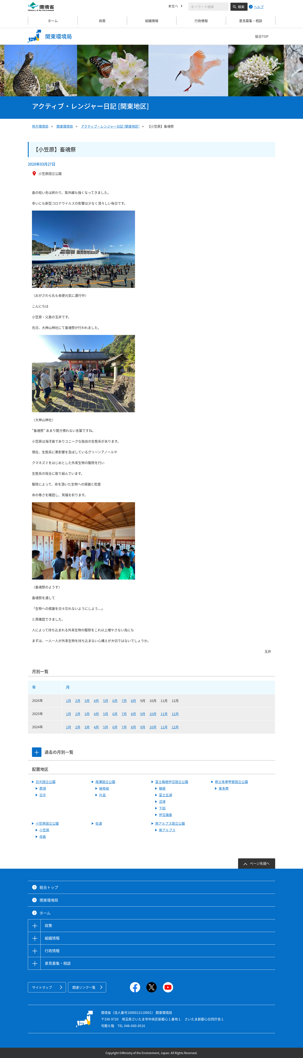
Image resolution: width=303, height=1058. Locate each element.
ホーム (53, 20)
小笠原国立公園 (47, 823)
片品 (102, 794)
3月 (87, 700)
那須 (42, 788)
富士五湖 (165, 794)
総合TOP (261, 36)
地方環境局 (40, 126)
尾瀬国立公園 (105, 781)
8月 (133, 700)
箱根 (162, 788)
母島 (42, 836)
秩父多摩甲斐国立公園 (231, 781)
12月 (175, 713)
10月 (152, 713)
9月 (142, 713)
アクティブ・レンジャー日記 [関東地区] (110, 126)
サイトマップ (42, 987)
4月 (96, 700)
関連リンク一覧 (83, 987)
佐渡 (98, 823)
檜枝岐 (104, 788)
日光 (42, 794)
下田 (162, 808)
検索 (241, 6)
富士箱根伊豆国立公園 (171, 781)
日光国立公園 (45, 781)
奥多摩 (224, 788)
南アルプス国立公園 (170, 823)
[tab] (36, 752)
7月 (124, 700)
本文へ (173, 6)
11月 (164, 713)
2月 (77, 700)
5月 (105, 700)
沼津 (162, 801)
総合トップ (49, 887)
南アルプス (167, 829)
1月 (68, 700)
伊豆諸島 (165, 814)
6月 (114, 700)
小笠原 (44, 829)
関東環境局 (64, 126)
